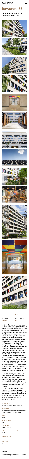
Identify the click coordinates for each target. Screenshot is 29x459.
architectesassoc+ (6, 427)
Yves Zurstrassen (6, 438)
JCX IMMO (7, 2)
